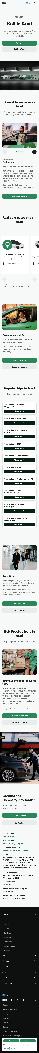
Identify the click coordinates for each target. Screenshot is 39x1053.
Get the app (19, 603)
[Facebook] (12, 1000)
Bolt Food (7, 937)
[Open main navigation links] (35, 3)
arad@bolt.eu (8, 836)
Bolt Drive (7, 933)
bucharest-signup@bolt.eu (14, 843)
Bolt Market (8, 942)
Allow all (11, 1041)
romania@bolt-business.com (15, 851)
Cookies (5, 1022)
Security (6, 1027)
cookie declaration (29, 1047)
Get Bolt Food (20, 49)
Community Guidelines (10, 1031)
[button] (19, 915)
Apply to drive (19, 360)
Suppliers (6, 1005)
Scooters (7, 924)
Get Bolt (19, 43)
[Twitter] (17, 1000)
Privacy (5, 1014)
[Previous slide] (4, 279)
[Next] (34, 152)
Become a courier (19, 367)
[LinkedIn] (29, 1000)
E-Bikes (6, 928)
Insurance (6, 1018)
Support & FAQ (19, 815)
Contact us (19, 823)
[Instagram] (23, 1000)
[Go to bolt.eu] (4, 3)
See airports (19, 610)
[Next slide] (34, 279)
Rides (6, 920)
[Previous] (4, 152)
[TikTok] (35, 1000)
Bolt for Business (9, 946)
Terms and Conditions (10, 1009)
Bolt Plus (7, 950)
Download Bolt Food (19, 716)
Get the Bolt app (19, 196)
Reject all (28, 1041)
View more (18, 411)
